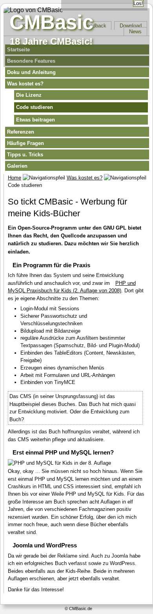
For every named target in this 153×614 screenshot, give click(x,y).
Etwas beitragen (35, 120)
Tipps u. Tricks (25, 155)
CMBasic (51, 22)
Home (14, 178)
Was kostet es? (25, 84)
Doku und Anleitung (31, 72)
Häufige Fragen (25, 143)
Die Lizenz (29, 95)
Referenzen (20, 132)
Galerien (17, 166)
